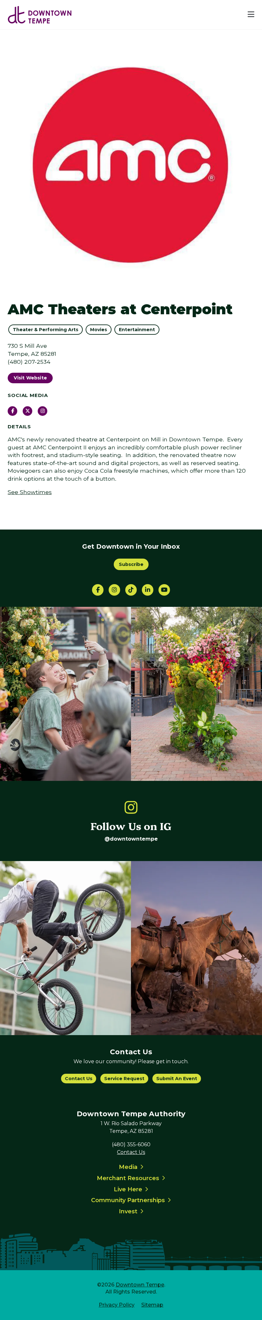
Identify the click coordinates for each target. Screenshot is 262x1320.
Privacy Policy (117, 1305)
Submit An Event (176, 1078)
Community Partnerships (128, 1200)
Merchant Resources (128, 1178)
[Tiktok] (131, 590)
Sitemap (152, 1305)
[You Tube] (164, 590)
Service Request (124, 1078)
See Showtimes (30, 492)
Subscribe (131, 564)
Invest (128, 1211)
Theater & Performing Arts (45, 329)
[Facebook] (98, 590)
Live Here (128, 1189)
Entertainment (137, 329)
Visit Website (30, 378)
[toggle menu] (251, 14)
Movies (98, 329)
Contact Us (78, 1078)
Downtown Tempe (140, 1285)
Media (128, 1167)
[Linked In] (147, 590)
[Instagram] (114, 590)
